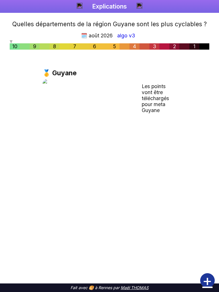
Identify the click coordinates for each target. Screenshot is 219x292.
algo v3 (126, 35)
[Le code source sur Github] (139, 6)
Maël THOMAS (135, 287)
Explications (109, 6)
